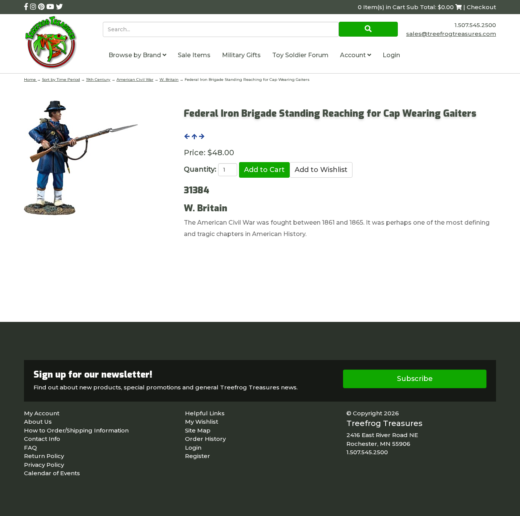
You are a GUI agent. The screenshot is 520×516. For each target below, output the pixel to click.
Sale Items (194, 55)
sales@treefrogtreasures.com (451, 33)
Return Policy (44, 456)
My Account (41, 413)
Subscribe (415, 379)
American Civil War (134, 79)
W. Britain (169, 79)
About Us (38, 421)
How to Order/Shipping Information (76, 430)
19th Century (98, 79)
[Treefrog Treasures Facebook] (27, 7)
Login (391, 55)
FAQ (30, 447)
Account (353, 55)
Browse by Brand (135, 55)
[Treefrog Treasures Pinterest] (42, 7)
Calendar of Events (52, 473)
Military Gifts (241, 55)
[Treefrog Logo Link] (63, 43)
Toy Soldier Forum (300, 55)
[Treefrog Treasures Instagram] (34, 7)
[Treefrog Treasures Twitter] (59, 7)
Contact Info (42, 438)
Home (30, 79)
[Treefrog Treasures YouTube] (51, 7)
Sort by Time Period (61, 79)
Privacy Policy (44, 464)
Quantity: (200, 169)
